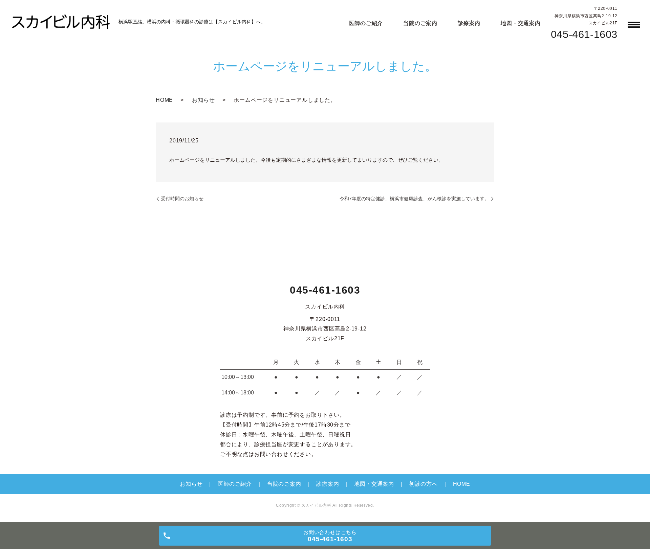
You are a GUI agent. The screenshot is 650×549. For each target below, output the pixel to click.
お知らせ (203, 100)
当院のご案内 (420, 23)
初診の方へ (423, 484)
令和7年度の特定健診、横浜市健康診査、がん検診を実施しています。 (414, 198)
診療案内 (469, 23)
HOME (164, 100)
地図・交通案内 (521, 23)
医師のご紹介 (366, 23)
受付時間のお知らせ (182, 198)
